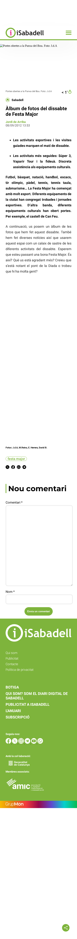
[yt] (34, 742)
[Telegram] (28, 742)
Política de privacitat (19, 670)
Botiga (12, 687)
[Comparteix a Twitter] (7, 468)
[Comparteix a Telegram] (24, 468)
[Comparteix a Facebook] (13, 468)
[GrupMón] (38, 804)
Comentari (14, 502)
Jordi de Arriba (16, 122)
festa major (16, 459)
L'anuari (13, 711)
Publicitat (12, 658)
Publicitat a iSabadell (28, 704)
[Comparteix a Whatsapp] (19, 468)
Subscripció (18, 717)
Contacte (12, 664)
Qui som (11, 653)
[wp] (40, 742)
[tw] (15, 742)
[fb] (9, 742)
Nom (10, 592)
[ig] (21, 742)
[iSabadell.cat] (22, 38)
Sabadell (17, 100)
